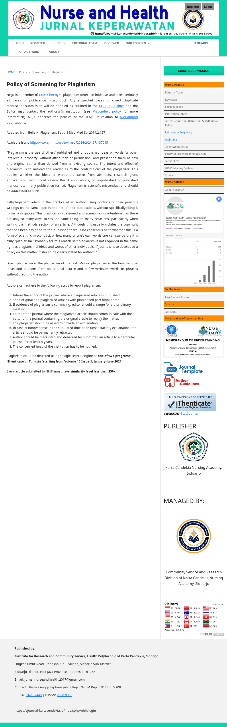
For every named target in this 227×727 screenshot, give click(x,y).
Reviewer (111, 43)
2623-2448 (34, 695)
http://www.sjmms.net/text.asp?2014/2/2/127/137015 (69, 142)
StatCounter (190, 413)
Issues (57, 43)
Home (11, 72)
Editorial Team (84, 43)
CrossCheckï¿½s (50, 95)
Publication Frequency (178, 132)
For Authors (29, 51)
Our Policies (136, 43)
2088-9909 (64, 695)
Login (19, 43)
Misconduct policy (106, 111)
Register (37, 43)
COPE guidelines (111, 106)
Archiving (171, 139)
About (54, 51)
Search (202, 43)
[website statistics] (172, 413)
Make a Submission (193, 71)
